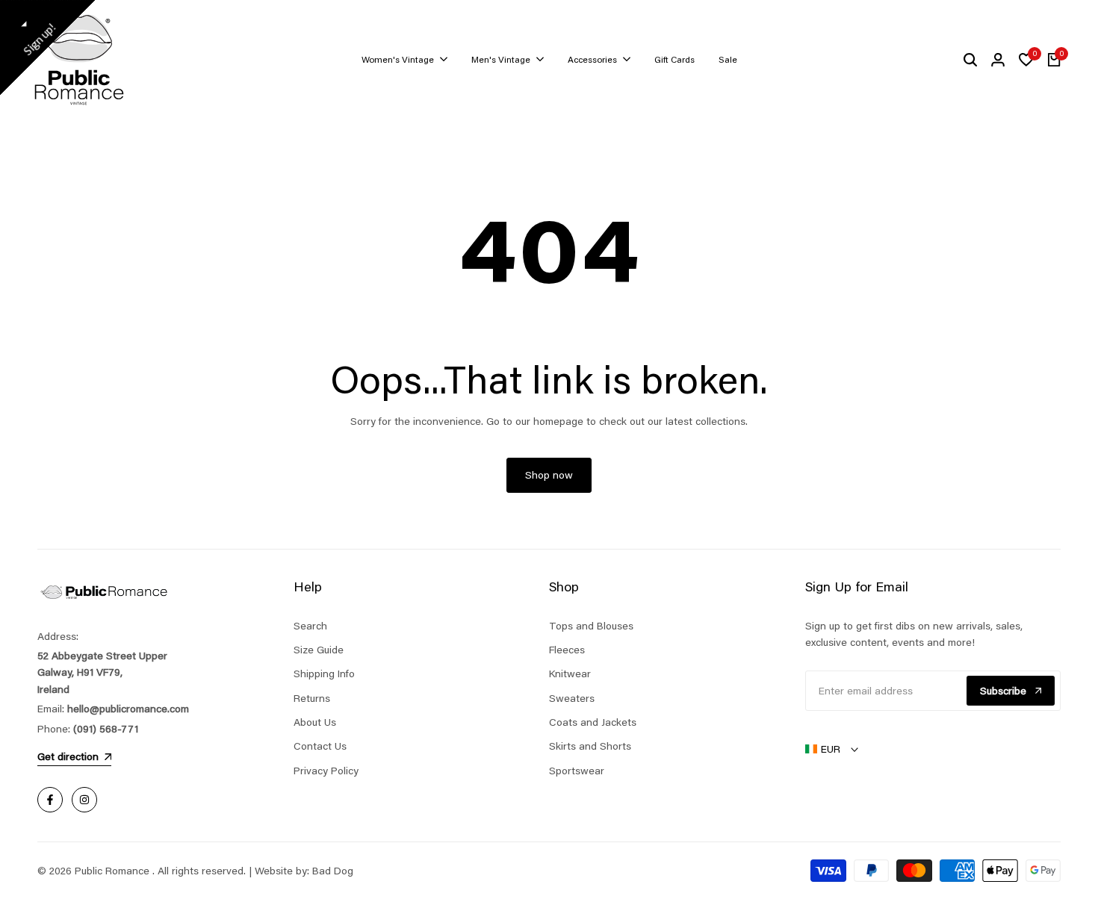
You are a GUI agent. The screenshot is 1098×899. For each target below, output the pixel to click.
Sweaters (572, 698)
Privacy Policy (326, 770)
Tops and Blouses (591, 625)
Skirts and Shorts (590, 746)
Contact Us (320, 746)
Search (310, 625)
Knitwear (570, 673)
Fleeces (567, 649)
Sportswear (576, 770)
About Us (315, 722)
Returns (312, 698)
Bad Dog (332, 870)
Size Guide (319, 649)
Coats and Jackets (592, 722)
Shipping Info (324, 673)
